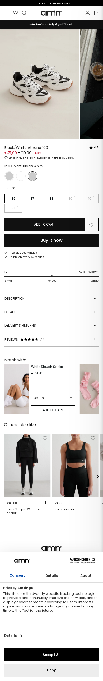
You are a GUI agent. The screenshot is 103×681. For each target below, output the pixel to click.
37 (32, 198)
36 (14, 198)
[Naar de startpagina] (51, 13)
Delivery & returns (50, 325)
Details (50, 312)
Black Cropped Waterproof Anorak (24, 511)
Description (50, 298)
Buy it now (51, 240)
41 (13, 208)
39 (71, 198)
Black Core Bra (64, 509)
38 (52, 198)
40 (89, 198)
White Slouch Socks (47, 366)
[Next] (93, 389)
